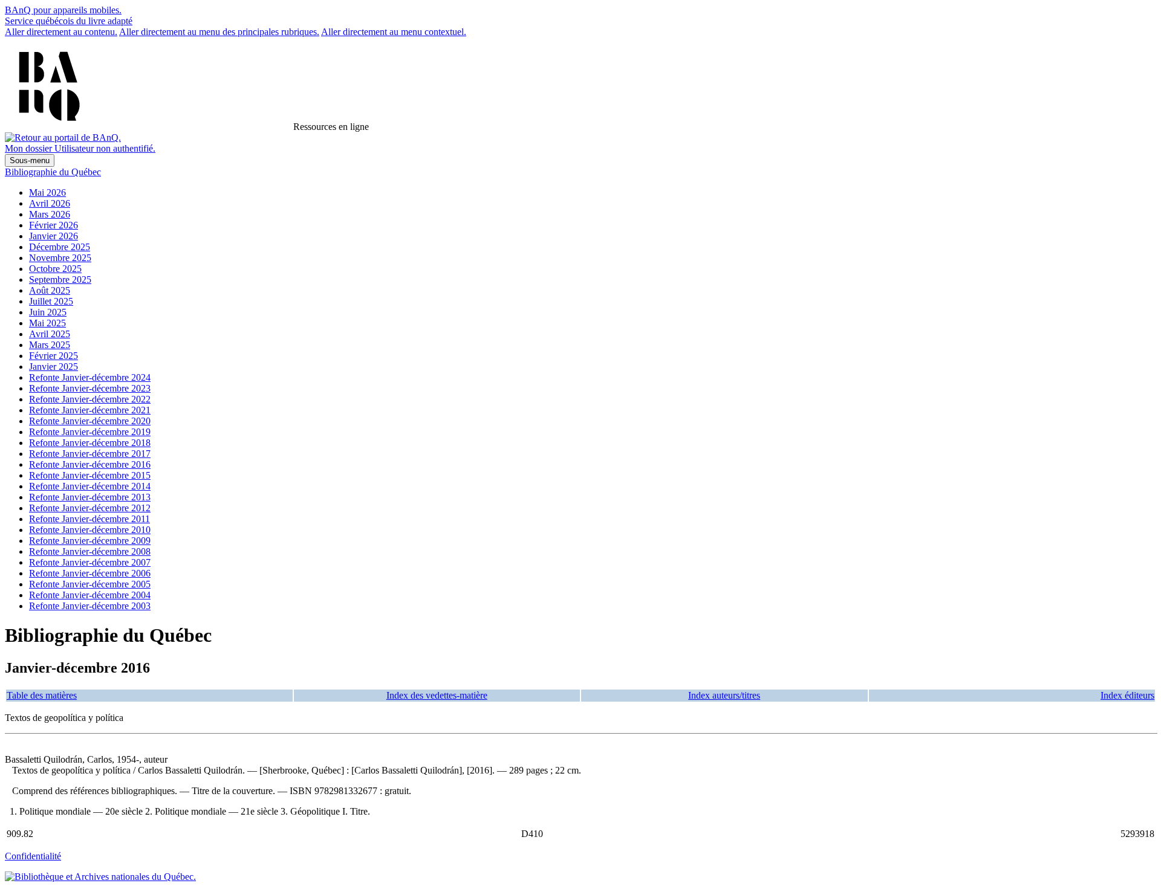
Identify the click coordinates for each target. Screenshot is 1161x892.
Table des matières (42, 695)
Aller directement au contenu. (61, 32)
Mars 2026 (49, 214)
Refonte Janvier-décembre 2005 (90, 584)
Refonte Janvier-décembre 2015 (90, 475)
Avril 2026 (49, 203)
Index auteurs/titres (724, 695)
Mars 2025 (49, 345)
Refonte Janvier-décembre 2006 (90, 573)
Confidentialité (33, 856)
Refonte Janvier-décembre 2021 (90, 410)
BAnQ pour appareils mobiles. (63, 10)
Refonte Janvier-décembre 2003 (90, 606)
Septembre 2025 (60, 279)
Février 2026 (53, 225)
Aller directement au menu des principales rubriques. (219, 32)
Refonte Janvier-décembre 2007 (90, 562)
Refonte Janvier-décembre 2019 (90, 432)
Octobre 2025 (55, 268)
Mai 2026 (47, 192)
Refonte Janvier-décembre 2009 (90, 540)
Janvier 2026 (53, 236)
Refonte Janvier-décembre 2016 (90, 464)
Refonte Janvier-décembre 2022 (90, 399)
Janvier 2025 (53, 366)
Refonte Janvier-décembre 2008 (90, 551)
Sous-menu (30, 160)
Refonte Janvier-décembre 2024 (90, 377)
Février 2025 (53, 356)
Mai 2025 (47, 323)
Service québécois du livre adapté (68, 21)
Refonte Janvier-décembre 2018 (90, 443)
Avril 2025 (49, 334)
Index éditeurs (1127, 695)
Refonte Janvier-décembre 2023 (90, 388)
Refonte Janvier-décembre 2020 (90, 421)
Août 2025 (49, 290)
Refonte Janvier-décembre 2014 (90, 486)
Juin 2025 (48, 312)
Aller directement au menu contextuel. (393, 32)
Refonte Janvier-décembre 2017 (90, 453)
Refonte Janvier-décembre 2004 (90, 595)
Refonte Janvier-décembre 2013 (90, 497)
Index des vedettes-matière (436, 695)
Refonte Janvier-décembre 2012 (90, 508)
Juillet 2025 (51, 301)
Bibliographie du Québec (53, 172)
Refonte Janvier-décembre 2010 (90, 530)
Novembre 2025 (60, 258)
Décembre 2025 (59, 247)
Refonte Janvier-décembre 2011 (89, 519)
